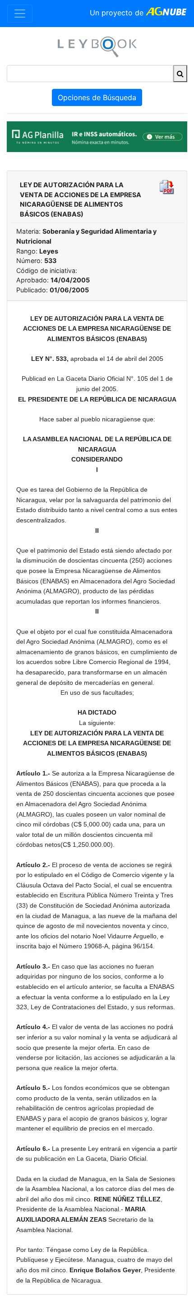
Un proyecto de (118, 12)
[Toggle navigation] (19, 14)
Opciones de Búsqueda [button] (97, 97)
